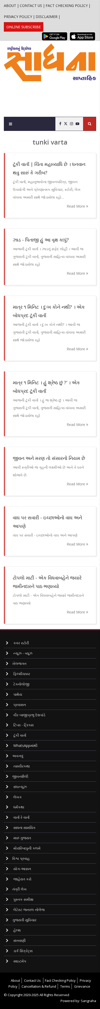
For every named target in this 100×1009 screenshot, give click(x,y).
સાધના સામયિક (24, 827)
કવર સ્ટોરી (20, 642)
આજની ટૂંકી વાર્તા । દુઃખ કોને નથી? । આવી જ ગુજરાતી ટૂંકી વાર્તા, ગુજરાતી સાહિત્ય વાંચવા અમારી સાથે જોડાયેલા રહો (49, 332)
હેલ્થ (16, 930)
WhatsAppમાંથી (24, 745)
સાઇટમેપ (19, 961)
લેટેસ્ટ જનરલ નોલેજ (28, 909)
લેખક (17, 796)
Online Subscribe (23, 26)
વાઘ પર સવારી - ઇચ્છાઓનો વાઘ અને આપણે (45, 535)
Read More (76, 206)
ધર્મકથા (18, 807)
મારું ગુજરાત (21, 837)
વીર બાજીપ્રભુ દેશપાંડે (28, 714)
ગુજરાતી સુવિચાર (24, 919)
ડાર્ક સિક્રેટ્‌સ (22, 950)
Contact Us (31, 5)
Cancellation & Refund (39, 986)
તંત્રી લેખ (19, 889)
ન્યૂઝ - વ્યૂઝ (22, 653)
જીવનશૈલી (20, 776)
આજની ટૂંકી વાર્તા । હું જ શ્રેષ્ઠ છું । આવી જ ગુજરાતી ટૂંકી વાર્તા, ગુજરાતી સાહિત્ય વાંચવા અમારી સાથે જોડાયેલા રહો (49, 408)
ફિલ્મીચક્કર (21, 673)
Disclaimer (46, 16)
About (10, 5)
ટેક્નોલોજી (20, 684)
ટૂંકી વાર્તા (19, 735)
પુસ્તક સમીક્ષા (22, 899)
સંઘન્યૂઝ (19, 786)
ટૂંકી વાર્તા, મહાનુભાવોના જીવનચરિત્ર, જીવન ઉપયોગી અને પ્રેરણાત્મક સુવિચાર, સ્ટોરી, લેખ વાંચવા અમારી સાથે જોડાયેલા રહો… (47, 189)
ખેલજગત (19, 663)
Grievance (82, 986)
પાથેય (17, 694)
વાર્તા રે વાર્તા (20, 817)
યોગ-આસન (21, 868)
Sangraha (88, 1000)
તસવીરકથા (21, 766)
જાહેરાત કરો (22, 879)
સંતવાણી (19, 940)
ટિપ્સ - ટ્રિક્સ (23, 724)
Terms (65, 986)
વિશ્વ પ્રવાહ (21, 858)
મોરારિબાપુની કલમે (26, 848)
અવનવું (17, 755)
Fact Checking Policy (67, 5)
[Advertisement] (52, 97)
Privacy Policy (18, 16)
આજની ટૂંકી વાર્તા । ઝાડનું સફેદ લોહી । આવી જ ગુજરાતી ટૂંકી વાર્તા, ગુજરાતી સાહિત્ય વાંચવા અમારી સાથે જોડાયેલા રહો (49, 256)
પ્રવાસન (19, 704)
